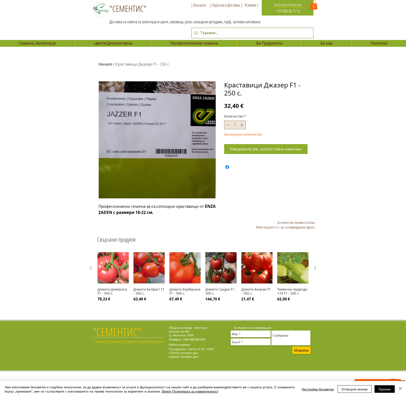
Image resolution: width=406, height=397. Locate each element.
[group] (203, 282)
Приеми (385, 389)
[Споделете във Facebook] (227, 167)
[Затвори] (400, 389)
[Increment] (242, 125)
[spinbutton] (235, 125)
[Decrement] (228, 125)
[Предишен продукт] (91, 268)
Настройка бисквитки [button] (318, 389)
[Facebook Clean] (95, 376)
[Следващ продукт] (315, 268)
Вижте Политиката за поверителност (190, 391)
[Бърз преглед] (113, 267)
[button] (314, 5)
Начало (105, 64)
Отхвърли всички (355, 389)
